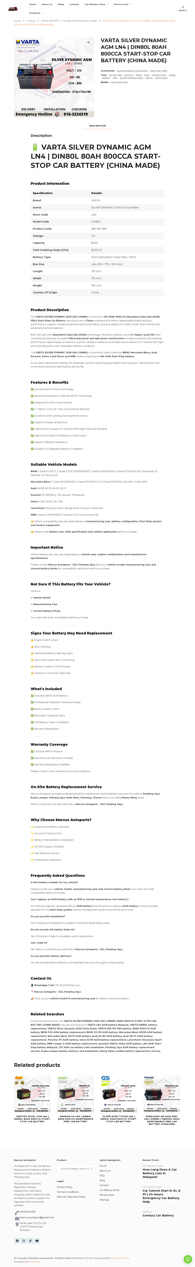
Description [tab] (97, 126)
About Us (47, 4)
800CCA (129, 75)
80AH (139, 75)
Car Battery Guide (153, 1166)
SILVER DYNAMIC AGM (131, 78)
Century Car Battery (158, 1215)
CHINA (172, 75)
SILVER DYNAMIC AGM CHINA (132, 71)
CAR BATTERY (159, 75)
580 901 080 (115, 75)
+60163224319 (27, 1211)
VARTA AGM (161, 78)
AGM (146, 75)
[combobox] (76, 1167)
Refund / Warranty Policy (71, 1196)
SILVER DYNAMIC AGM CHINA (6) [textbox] (77, 1169)
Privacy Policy (65, 1187)
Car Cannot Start (152, 1187)
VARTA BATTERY (158, 71)
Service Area (121, 4)
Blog (61, 4)
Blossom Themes (119, 1258)
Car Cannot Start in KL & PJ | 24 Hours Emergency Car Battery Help (161, 1196)
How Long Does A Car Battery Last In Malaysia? (160, 1173)
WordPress (34, 1261)
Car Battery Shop (95, 4)
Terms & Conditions (68, 1192)
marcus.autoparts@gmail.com (37, 1217)
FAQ (102, 1175)
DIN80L (106, 78)
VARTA (148, 78)
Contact (74, 4)
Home (32, 4)
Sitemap (104, 1199)
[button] (88, 42)
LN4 (115, 78)
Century (147, 1211)
